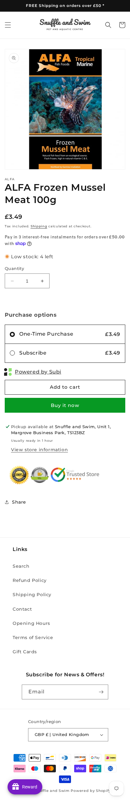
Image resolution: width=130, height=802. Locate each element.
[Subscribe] (101, 692)
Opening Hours (31, 623)
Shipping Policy (32, 594)
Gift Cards (25, 652)
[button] (8, 25)
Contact (22, 609)
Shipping (39, 226)
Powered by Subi (38, 372)
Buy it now (65, 405)
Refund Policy (30, 580)
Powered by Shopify (91, 790)
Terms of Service (33, 637)
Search (21, 566)
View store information (39, 449)
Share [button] (19, 502)
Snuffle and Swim (52, 790)
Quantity (14, 268)
